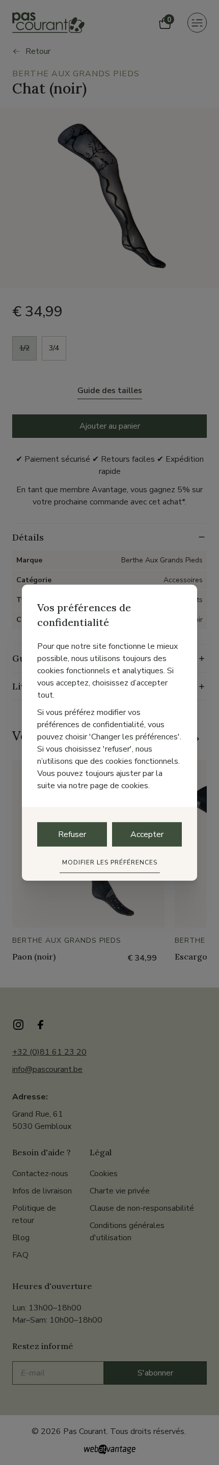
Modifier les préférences (109, 862)
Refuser (72, 834)
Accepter (146, 834)
